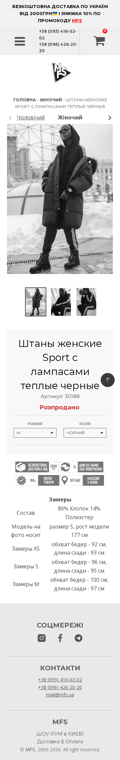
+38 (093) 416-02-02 (60, 679)
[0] (100, 41)
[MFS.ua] (60, 638)
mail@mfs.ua (60, 694)
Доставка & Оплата (60, 742)
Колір (85, 424)
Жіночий (51, 99)
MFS (77, 20)
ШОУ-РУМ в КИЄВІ (60, 734)
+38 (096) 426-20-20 (60, 687)
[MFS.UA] (78, 638)
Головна (24, 99)
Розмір (35, 424)
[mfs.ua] (42, 638)
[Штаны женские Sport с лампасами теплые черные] (35, 301)
